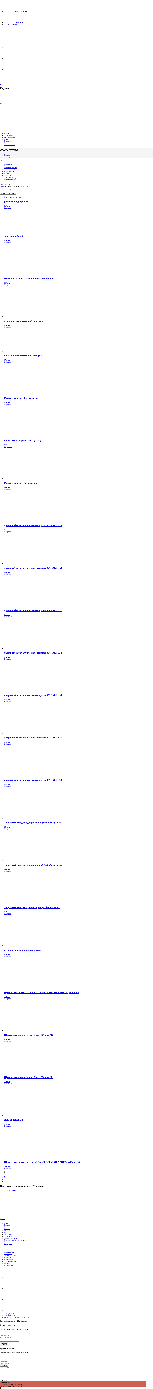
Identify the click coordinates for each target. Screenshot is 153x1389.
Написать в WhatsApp (8, 1190)
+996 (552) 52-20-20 (22, 11)
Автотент (7, 181)
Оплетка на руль (10, 170)
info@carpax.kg (20, 22)
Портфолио (8, 141)
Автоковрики (9, 171)
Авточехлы (8, 164)
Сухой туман (8, 1265)
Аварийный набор (10, 179)
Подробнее (8, 447)
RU (1, 103)
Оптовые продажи (10, 24)
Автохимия (8, 175)
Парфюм (7, 173)
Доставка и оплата (10, 137)
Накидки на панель (11, 166)
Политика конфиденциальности (15, 1240)
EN (1, 105)
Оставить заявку (10, 145)
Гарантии (7, 139)
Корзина (7, 1232)
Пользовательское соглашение (15, 1242)
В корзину (7, 208)
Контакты (7, 143)
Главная (7, 155)
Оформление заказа (11, 1238)
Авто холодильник (10, 168)
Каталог (7, 133)
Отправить (4, 1343)
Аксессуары (8, 177)
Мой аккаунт (8, 1234)
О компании (8, 135)
